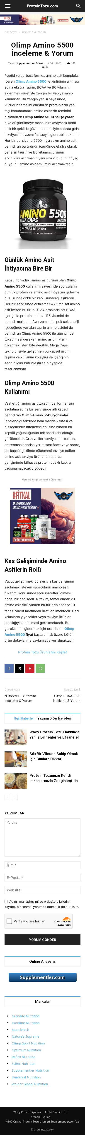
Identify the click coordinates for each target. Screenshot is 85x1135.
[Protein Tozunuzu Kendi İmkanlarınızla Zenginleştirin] (16, 781)
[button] (7, 6)
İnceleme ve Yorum (34, 32)
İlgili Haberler (24, 718)
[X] (19, 668)
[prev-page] (7, 797)
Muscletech (20, 1029)
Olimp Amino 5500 (31, 81)
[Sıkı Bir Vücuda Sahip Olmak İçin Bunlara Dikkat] (16, 759)
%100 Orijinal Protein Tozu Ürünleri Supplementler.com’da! (42, 1121)
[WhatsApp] (40, 668)
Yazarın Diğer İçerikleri (54, 718)
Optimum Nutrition (26, 1050)
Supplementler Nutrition (30, 1070)
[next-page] (14, 797)
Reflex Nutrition (24, 1057)
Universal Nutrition (26, 1077)
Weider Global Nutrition (30, 1084)
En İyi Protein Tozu (56, 1112)
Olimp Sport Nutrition (28, 1043)
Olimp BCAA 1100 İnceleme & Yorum (66, 698)
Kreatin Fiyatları (41, 1117)
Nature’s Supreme (25, 1036)
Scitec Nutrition (23, 1063)
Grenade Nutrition (26, 1016)
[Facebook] (9, 668)
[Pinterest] (29, 668)
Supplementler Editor (29, 63)
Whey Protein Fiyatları (27, 1112)
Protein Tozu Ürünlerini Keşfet (42, 652)
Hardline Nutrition (26, 1023)
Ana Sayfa (11, 32)
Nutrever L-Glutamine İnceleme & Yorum (21, 698)
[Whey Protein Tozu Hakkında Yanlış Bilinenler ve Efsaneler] (16, 737)
